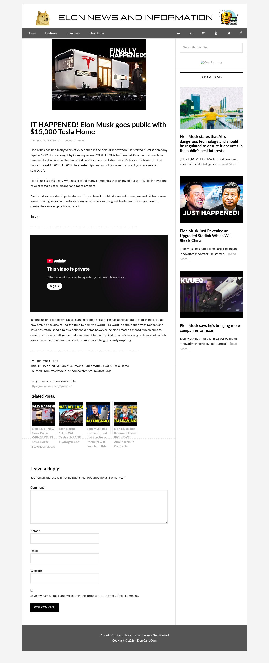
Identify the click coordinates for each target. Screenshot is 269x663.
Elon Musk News (134, 16)
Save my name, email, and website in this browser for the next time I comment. (84, 595)
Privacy (135, 635)
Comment (38, 487)
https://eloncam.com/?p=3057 (51, 386)
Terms (146, 635)
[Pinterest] (191, 33)
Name (35, 530)
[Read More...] (230, 164)
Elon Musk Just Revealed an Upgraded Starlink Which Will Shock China (206, 236)
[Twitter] (229, 33)
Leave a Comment (75, 140)
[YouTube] (216, 33)
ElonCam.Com (147, 640)
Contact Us (119, 635)
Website (36, 570)
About (104, 635)
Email (35, 550)
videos (51, 447)
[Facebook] (241, 33)
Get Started (161, 635)
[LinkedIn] (178, 33)
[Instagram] (203, 33)
